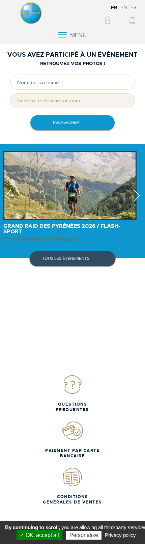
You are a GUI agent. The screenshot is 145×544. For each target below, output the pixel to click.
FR (114, 7)
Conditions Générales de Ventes (72, 499)
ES (133, 7)
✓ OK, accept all (39, 535)
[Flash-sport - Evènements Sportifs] (31, 22)
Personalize (83, 535)
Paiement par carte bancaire (72, 453)
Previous (8, 201)
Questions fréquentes (72, 407)
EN (123, 7)
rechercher (66, 122)
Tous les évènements (65, 258)
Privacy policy (120, 535)
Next (137, 201)
